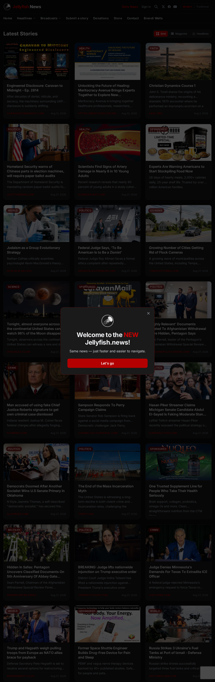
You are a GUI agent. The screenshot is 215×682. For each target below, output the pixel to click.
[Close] (148, 313)
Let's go (107, 363)
